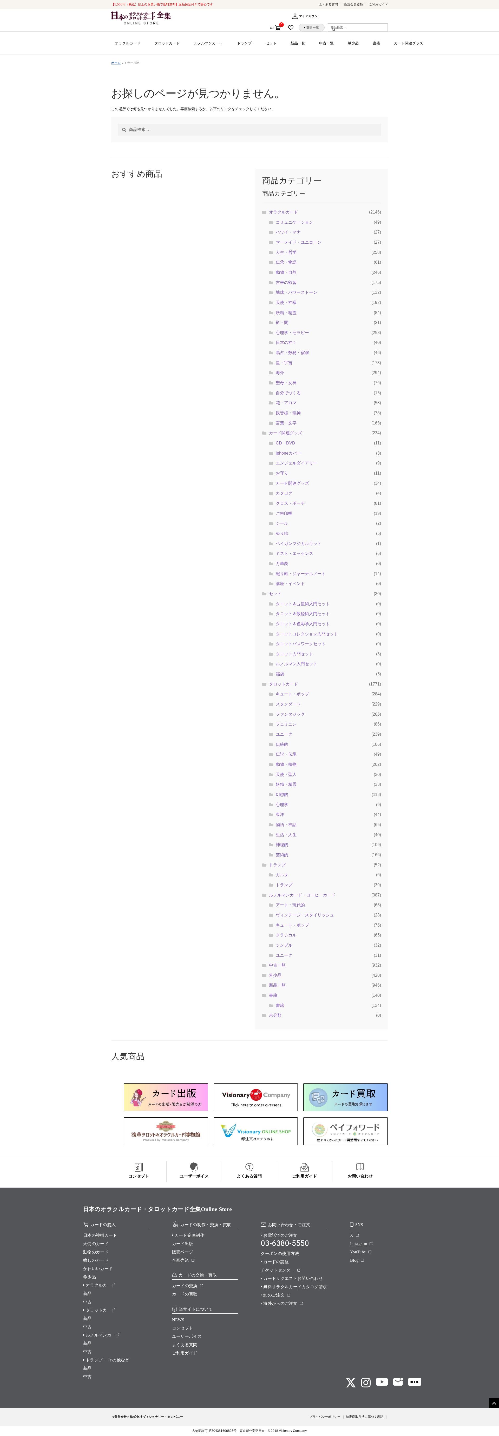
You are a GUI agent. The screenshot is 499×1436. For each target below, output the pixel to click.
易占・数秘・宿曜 (292, 352)
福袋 (280, 674)
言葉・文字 (286, 423)
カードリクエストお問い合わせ (293, 1278)
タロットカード (167, 43)
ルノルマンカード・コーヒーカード (302, 895)
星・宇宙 (284, 363)
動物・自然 (286, 272)
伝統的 (282, 744)
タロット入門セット (294, 654)
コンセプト (182, 1328)
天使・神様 (286, 302)
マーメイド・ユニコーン (298, 242)
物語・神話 (286, 824)
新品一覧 (298, 43)
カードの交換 (185, 1286)
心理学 (282, 804)
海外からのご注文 (280, 1303)
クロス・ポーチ (290, 503)
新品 (87, 1293)
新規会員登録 (353, 4)
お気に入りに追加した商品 (292, 27)
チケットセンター (278, 1270)
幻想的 (282, 794)
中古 (87, 1302)
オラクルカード (127, 43)
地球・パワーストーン (296, 292)
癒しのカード (96, 1260)
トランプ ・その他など (107, 1360)
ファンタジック (290, 714)
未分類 (275, 1015)
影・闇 (282, 322)
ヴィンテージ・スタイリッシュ (305, 915)
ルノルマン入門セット (296, 664)
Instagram (358, 1243)
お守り (282, 473)
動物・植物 (286, 764)
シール (282, 523)
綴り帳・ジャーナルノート (301, 573)
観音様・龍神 (288, 413)
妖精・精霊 (286, 312)
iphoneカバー (288, 453)
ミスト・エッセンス (294, 553)
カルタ (282, 875)
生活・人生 (286, 835)
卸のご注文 (274, 1295)
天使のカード (96, 1243)
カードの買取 (185, 1294)
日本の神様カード (100, 1235)
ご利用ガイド (378, 4)
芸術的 (282, 855)
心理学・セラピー (292, 332)
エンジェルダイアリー (296, 463)
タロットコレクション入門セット (307, 634)
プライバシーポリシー (324, 1417)
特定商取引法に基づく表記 (364, 1417)
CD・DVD (285, 443)
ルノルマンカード (208, 43)
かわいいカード (98, 1268)
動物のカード (96, 1252)
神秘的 (282, 844)
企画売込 (180, 1260)
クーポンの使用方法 (280, 1253)
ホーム (116, 63)
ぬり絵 (282, 533)
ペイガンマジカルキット (298, 543)
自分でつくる (288, 393)
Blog (354, 1260)
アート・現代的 (290, 905)
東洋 (280, 814)
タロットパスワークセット (301, 644)
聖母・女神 (286, 383)
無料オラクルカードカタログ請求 (295, 1287)
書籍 (376, 43)
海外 (280, 372)
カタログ (284, 493)
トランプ (244, 43)
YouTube (358, 1252)
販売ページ (182, 1252)
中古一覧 (326, 43)
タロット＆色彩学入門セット (303, 624)
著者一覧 (312, 27)
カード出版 (182, 1243)
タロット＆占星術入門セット (303, 604)
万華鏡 (282, 563)
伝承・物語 (286, 262)
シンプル (284, 945)
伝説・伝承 (286, 754)
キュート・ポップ (292, 694)
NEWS (178, 1320)
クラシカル (286, 935)
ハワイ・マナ (288, 232)
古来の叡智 (286, 282)
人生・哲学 (286, 252)
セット (271, 43)
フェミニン (286, 724)
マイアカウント (310, 16)
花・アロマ (286, 403)
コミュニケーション (294, 222)
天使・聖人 (286, 774)
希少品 (353, 43)
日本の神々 (286, 342)
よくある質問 (328, 4)
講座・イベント (290, 583)
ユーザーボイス (187, 1336)
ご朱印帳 (284, 513)
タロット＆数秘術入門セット (303, 613)
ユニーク (284, 734)
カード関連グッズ (408, 43)
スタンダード (288, 704)
